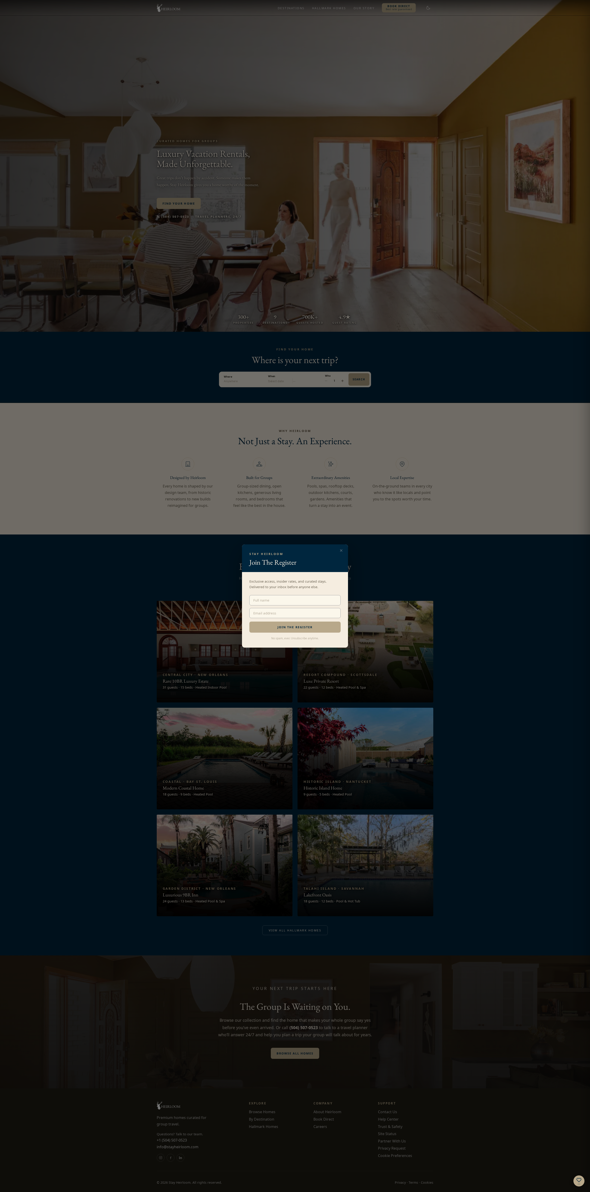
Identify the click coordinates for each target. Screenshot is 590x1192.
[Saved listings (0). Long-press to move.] (578, 1180)
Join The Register (295, 627)
